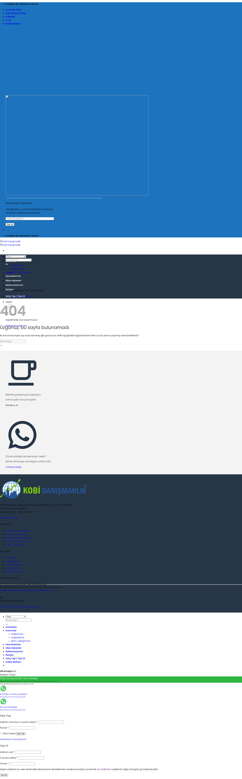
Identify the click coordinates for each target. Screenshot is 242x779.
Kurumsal (11, 261)
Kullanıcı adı (7, 752)
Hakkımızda (17, 265)
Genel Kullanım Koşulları (17, 530)
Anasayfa (11, 256)
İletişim (10, 289)
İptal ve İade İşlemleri (16, 534)
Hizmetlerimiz (13, 644)
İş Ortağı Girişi (13, 9)
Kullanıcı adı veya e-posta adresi (18, 722)
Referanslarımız (14, 651)
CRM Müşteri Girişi (16, 13)
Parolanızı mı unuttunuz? (13, 739)
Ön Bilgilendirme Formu (17, 541)
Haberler (10, 16)
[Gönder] (7, 264)
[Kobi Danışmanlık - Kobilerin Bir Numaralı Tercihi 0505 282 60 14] (10, 243)
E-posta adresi (9, 757)
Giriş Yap (20, 734)
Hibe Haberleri (13, 648)
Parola (4, 727)
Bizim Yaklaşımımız (21, 272)
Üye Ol (4, 775)
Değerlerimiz (17, 268)
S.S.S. (8, 20)
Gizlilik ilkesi (105, 769)
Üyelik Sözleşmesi (14, 544)
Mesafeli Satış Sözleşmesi (19, 537)
